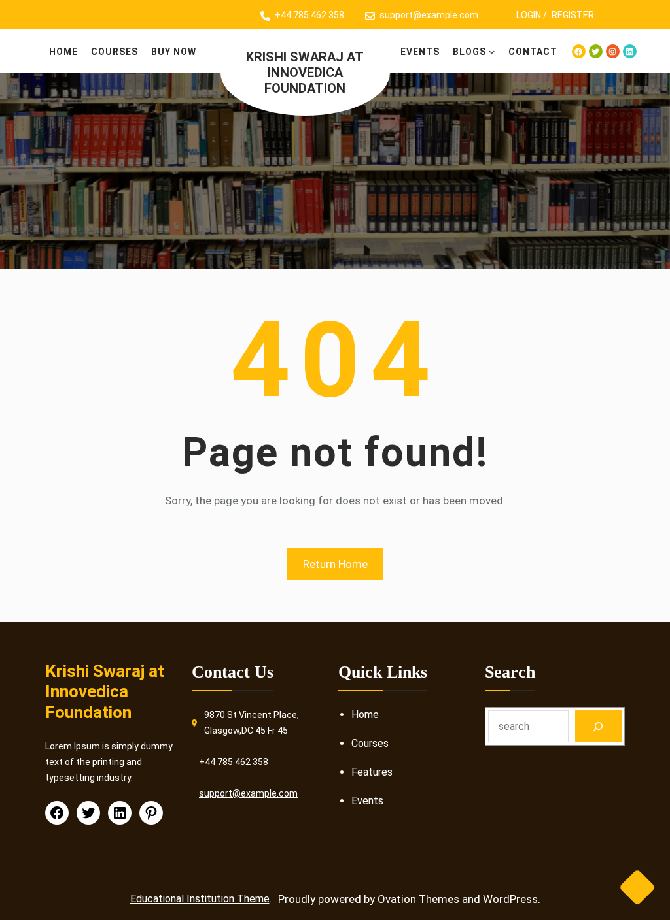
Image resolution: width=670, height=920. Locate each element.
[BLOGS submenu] (492, 51)
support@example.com (428, 15)
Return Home (335, 563)
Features (372, 772)
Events (367, 801)
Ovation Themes (418, 899)
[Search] (598, 726)
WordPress (510, 899)
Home (365, 714)
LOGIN (528, 15)
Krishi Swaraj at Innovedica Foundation (305, 72)
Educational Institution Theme (200, 899)
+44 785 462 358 (309, 15)
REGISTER (573, 15)
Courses (370, 743)
